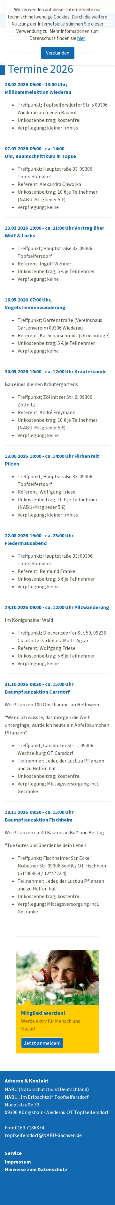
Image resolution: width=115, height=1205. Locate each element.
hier (81, 38)
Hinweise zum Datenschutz (36, 1169)
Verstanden (57, 53)
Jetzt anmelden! (42, 1043)
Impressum (18, 1161)
